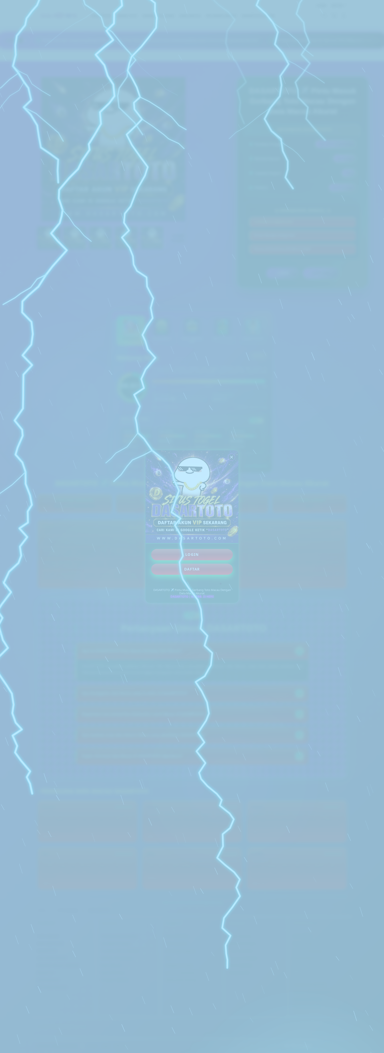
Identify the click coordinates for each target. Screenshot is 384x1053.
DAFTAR (192, 569)
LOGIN (192, 554)
